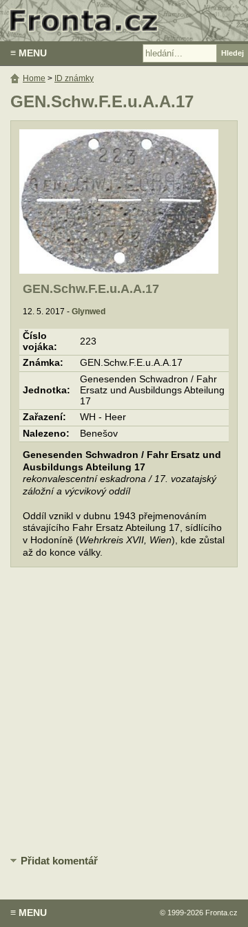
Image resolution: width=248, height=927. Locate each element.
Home (34, 78)
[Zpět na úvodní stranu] (124, 20)
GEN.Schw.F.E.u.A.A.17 (91, 289)
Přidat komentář (59, 860)
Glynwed (88, 311)
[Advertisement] (124, 712)
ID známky (74, 78)
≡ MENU (28, 52)
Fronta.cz (221, 912)
